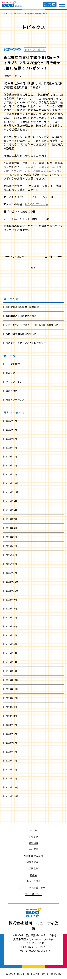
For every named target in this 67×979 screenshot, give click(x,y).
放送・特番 (12, 390)
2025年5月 (11, 537)
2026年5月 (11, 438)
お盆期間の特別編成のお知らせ (22, 316)
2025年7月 (11, 519)
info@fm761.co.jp (36, 204)
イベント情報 (13, 363)
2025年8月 (11, 510)
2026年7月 (11, 420)
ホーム (33, 830)
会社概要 (33, 849)
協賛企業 (33, 868)
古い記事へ (51, 256)
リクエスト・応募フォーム (33, 887)
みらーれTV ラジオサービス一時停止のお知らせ (32, 325)
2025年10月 (12, 492)
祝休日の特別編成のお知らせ (21, 334)
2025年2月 (11, 563)
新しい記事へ (17, 256)
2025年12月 (12, 483)
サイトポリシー (33, 893)
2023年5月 (11, 742)
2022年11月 (12, 796)
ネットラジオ (33, 881)
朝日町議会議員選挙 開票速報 (22, 307)
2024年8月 (11, 608)
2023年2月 (11, 769)
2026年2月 (11, 465)
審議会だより (33, 862)
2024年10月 (12, 590)
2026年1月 (11, 474)
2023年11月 (12, 689)
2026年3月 (11, 456)
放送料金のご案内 (33, 855)
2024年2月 (11, 662)
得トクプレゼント (15, 381)
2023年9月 (11, 706)
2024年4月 (11, 644)
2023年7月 (11, 724)
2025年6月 (11, 528)
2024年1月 (11, 671)
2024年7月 (11, 617)
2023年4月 (11, 751)
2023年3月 (11, 760)
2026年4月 (11, 447)
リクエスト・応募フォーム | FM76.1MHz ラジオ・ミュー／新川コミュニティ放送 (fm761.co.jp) (33, 170)
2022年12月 (12, 787)
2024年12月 (12, 581)
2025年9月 (11, 501)
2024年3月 (11, 653)
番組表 (33, 874)
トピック (33, 836)
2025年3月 (11, 554)
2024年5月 (11, 635)
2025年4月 (11, 546)
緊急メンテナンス (15, 399)
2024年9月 (11, 599)
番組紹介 (33, 843)
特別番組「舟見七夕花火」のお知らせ (26, 342)
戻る (33, 267)
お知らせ (10, 372)
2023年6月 (11, 733)
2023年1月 (11, 778)
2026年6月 (11, 429)
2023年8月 (11, 715)
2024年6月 (11, 626)
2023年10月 (12, 698)
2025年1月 (11, 572)
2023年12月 (12, 680)
